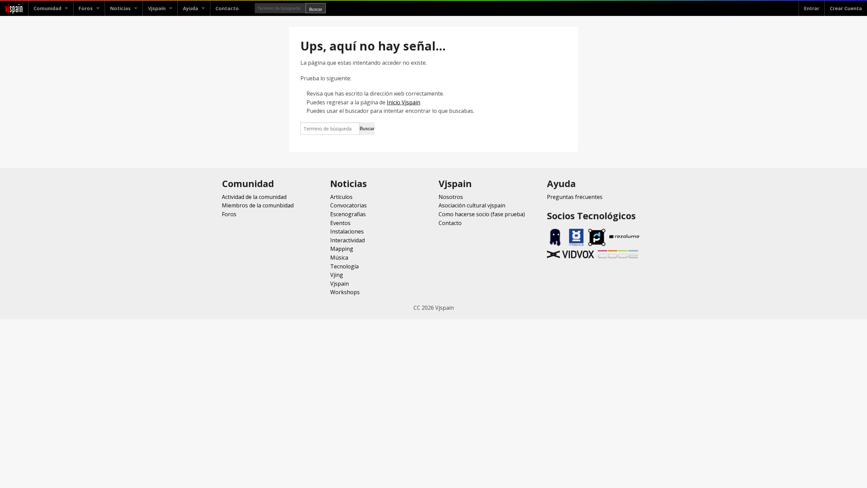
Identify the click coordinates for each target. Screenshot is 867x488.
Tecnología (344, 266)
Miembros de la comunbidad (258, 205)
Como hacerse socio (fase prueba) (482, 214)
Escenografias (348, 214)
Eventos (340, 223)
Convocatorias (348, 205)
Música (339, 257)
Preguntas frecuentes (574, 197)
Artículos (341, 197)
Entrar (811, 8)
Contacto (227, 8)
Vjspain (339, 283)
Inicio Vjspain (403, 102)
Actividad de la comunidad (254, 197)
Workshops (345, 292)
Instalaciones (347, 231)
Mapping (341, 248)
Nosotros (451, 197)
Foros (86, 8)
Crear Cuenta (846, 8)
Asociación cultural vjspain (472, 205)
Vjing (336, 275)
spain (14, 8)
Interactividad (347, 240)
